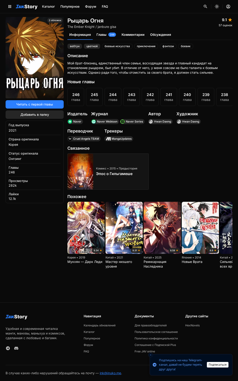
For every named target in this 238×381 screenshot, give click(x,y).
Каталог (48, 6)
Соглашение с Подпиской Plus (155, 345)
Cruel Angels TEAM (86, 138)
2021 (12, 130)
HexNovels (192, 325)
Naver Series (134, 121)
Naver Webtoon (107, 121)
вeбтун (74, 46)
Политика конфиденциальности (156, 338)
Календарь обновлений (100, 325)
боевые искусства (117, 46)
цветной (92, 46)
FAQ (105, 6)
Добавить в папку (34, 114)
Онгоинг (15, 159)
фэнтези (168, 46)
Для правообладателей (151, 325)
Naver (77, 121)
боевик (186, 46)
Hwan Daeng (162, 121)
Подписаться (218, 365)
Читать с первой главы (34, 104)
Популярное (69, 6)
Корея (13, 144)
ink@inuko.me (110, 373)
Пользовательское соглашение (156, 332)
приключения (146, 46)
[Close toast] (150, 355)
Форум (90, 6)
